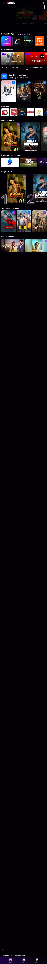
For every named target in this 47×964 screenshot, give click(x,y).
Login (40, 7)
